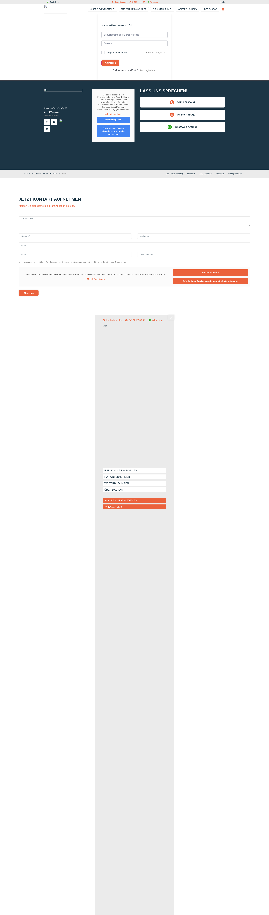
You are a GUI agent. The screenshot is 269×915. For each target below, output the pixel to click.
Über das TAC (113, 489)
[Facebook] (54, 122)
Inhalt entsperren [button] (113, 120)
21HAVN (63, 174)
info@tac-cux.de (51, 115)
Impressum (191, 174)
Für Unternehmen (117, 476)
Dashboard (220, 174)
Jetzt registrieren (148, 70)
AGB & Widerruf (205, 174)
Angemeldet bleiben (117, 52)
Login (222, 2)
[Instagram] (47, 122)
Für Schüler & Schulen (120, 470)
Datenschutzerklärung (174, 174)
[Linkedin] (47, 129)
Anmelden (110, 63)
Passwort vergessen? (156, 52)
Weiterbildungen (116, 483)
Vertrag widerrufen (235, 174)
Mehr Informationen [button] (113, 114)
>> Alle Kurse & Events (120, 500)
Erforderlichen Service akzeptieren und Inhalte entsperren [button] (113, 131)
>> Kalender (113, 506)
